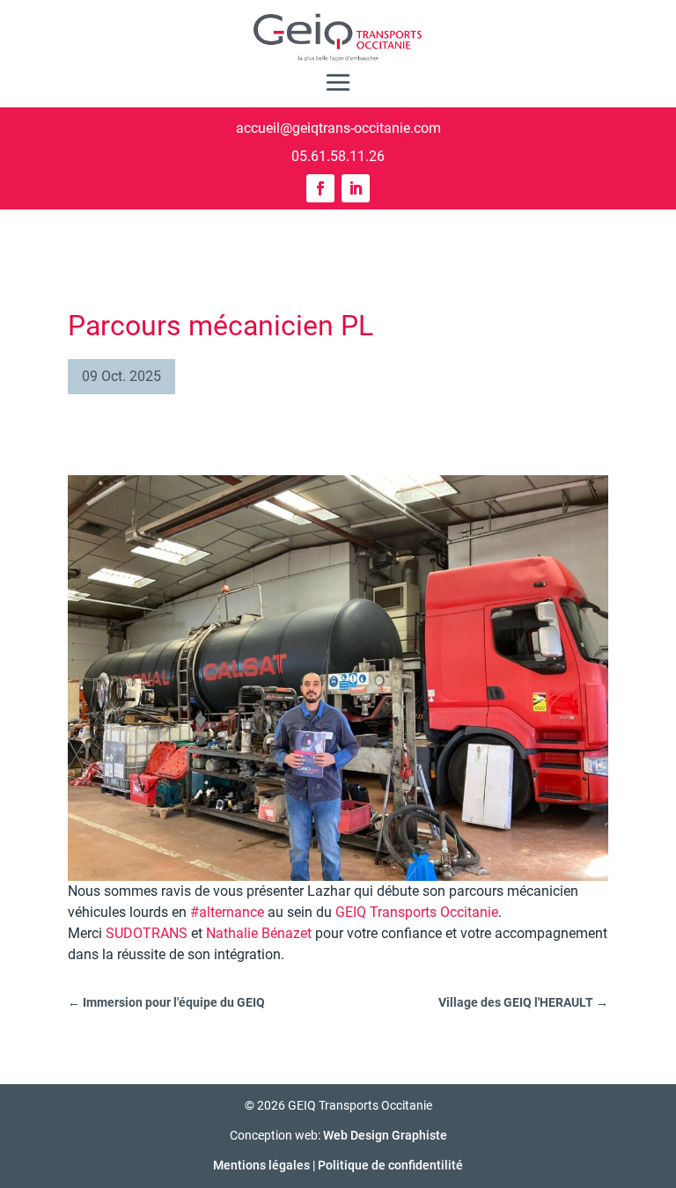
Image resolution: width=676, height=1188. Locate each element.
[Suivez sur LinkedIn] (356, 188)
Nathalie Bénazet (259, 933)
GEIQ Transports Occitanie (416, 912)
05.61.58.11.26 (338, 156)
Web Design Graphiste (385, 1135)
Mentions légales (261, 1165)
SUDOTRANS (146, 933)
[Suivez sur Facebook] (320, 188)
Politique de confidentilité (390, 1165)
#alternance (227, 912)
